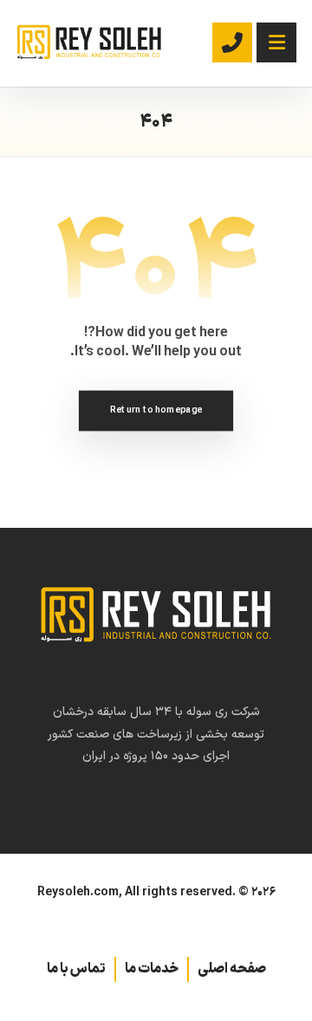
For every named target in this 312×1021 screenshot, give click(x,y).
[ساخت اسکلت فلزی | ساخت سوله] (89, 42)
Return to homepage (156, 410)
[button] (276, 42)
